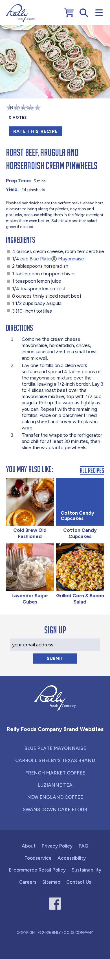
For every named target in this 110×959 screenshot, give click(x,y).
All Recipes (92, 470)
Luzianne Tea (55, 785)
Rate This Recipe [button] (35, 131)
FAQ (83, 846)
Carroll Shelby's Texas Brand (55, 760)
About (29, 846)
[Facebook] (55, 903)
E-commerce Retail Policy (37, 870)
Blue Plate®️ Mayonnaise (57, 259)
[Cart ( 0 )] (69, 13)
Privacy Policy (56, 846)
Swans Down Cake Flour (55, 809)
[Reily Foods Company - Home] (20, 13)
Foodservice (38, 858)
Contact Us (78, 882)
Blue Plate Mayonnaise (55, 748)
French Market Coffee (55, 773)
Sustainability (86, 870)
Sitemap (51, 882)
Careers (27, 882)
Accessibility (72, 858)
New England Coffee (55, 797)
